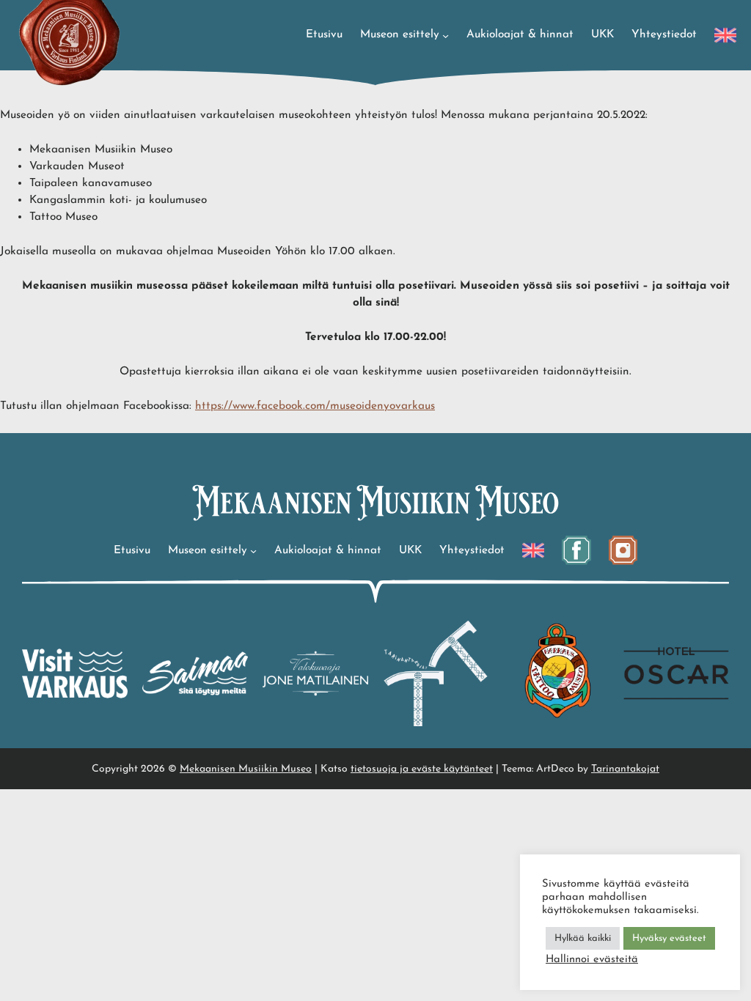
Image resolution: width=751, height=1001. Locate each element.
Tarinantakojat (625, 769)
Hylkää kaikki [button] (582, 938)
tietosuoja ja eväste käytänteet (422, 769)
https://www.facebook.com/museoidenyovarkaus (315, 406)
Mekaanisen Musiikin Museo (246, 769)
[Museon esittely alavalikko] (445, 35)
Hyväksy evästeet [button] (669, 938)
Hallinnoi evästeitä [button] (592, 959)
